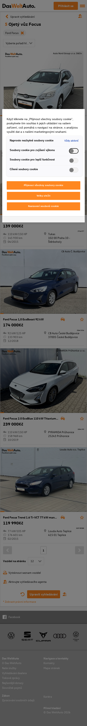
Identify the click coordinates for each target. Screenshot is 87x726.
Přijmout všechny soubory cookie (43, 185)
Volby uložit (44, 195)
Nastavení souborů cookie (43, 206)
